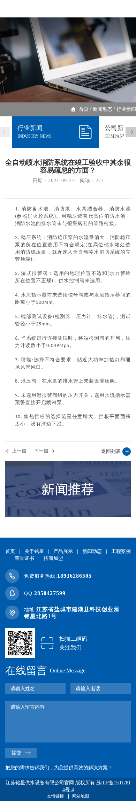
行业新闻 (126, 109)
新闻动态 (102, 109)
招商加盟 (53, 558)
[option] (68, 59)
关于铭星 (34, 551)
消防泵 (62, 208)
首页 (84, 109)
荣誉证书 (24, 558)
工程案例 (121, 551)
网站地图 (80, 796)
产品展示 (63, 551)
